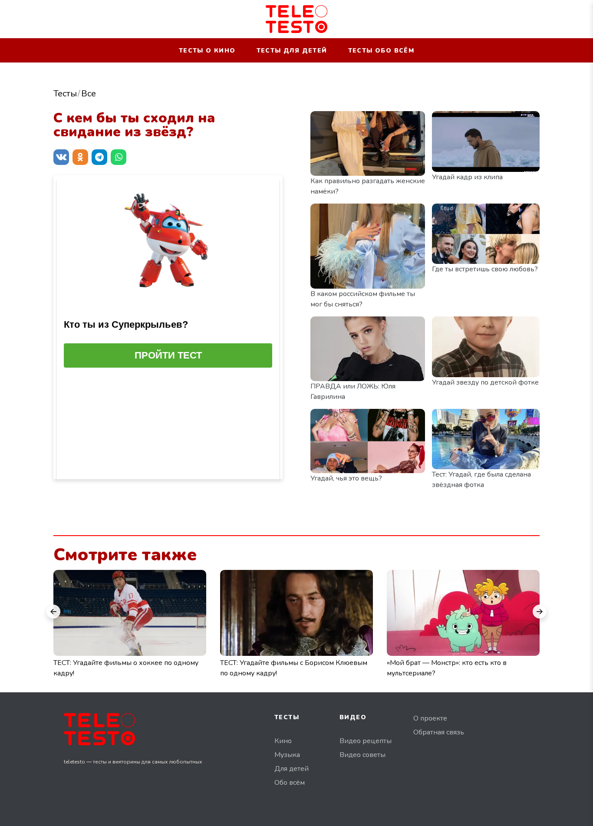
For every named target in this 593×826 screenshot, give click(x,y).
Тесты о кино (207, 50)
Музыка (287, 755)
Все (88, 93)
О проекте (430, 718)
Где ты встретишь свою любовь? (485, 269)
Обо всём (289, 782)
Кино (283, 741)
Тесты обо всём (381, 50)
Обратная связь (438, 732)
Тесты (65, 93)
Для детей (291, 768)
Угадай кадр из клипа (467, 177)
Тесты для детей (292, 50)
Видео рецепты (365, 741)
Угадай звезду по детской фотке (485, 382)
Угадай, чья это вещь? (346, 478)
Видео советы (362, 755)
